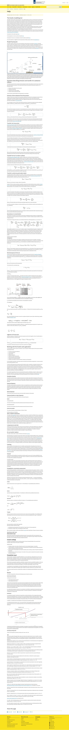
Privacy (22, 719)
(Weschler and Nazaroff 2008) (35, 175)
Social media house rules (11, 726)
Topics (10, 6)
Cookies (22, 718)
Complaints (9, 722)
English (67, 2)
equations (36, 43)
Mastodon (54, 728)
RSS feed (50, 719)
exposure (37, 48)
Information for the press (11, 719)
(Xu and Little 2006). (19, 100)
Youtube (54, 725)
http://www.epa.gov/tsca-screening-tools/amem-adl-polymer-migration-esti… (19, 685)
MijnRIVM (37, 6)
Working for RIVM (9, 721)
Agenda (33, 6)
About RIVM (14, 6)
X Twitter (54, 721)
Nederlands (63, 2)
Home (8, 7)
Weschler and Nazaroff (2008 (38, 134)
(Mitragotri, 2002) (13, 317)
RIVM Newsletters (52, 718)
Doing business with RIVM (11, 725)
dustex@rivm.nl (36, 39)
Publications (20, 6)
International (25, 6)
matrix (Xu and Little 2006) (17, 121)
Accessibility (23, 721)
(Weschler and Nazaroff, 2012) (26, 276)
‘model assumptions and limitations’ (12, 32)
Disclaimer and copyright (25, 722)
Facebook (54, 722)
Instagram (54, 726)
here (18, 34)
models (14, 415)
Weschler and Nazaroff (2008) (11, 124)
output (25, 530)
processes (28, 433)
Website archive (23, 725)
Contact (29, 6)
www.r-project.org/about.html (12, 698)
